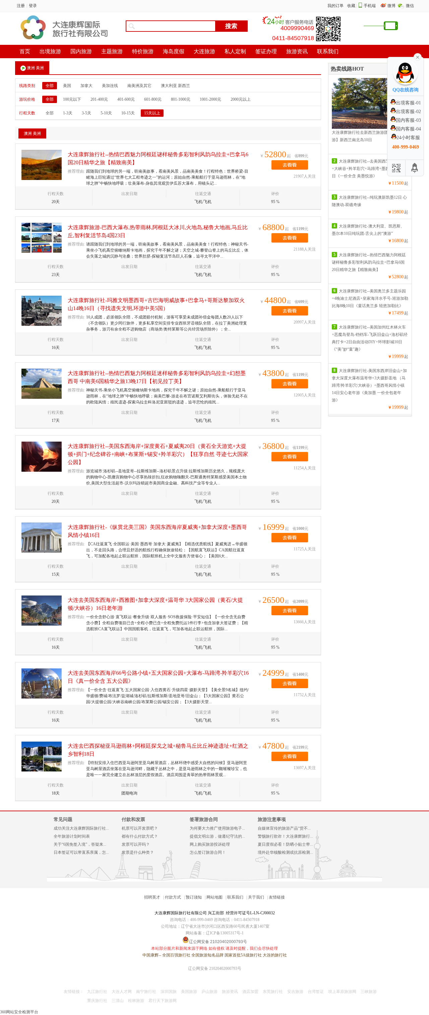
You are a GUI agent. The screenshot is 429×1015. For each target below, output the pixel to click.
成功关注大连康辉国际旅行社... (81, 828)
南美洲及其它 (139, 85)
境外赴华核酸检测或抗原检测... (285, 852)
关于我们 (256, 897)
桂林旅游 (136, 1000)
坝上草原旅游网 (342, 991)
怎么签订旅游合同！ (208, 852)
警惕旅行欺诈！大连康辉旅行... (285, 836)
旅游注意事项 (272, 819)
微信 (410, 5)
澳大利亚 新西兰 (175, 85)
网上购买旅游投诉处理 (210, 844)
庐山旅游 (209, 991)
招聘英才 (152, 897)
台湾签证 (316, 991)
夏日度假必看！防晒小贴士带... (285, 844)
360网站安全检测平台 (19, 1012)
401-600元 (126, 99)
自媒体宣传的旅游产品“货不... (284, 828)
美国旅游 (189, 991)
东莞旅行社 (273, 991)
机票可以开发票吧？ (140, 828)
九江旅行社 (97, 991)
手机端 (370, 5)
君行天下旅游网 (162, 1000)
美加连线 (110, 85)
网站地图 (214, 897)
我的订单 (335, 5)
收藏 (351, 5)
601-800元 (153, 99)
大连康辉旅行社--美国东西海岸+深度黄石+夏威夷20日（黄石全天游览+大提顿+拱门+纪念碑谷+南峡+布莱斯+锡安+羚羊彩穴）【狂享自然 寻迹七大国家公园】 (158, 454)
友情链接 (277, 897)
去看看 (289, 165)
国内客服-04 (408, 128)
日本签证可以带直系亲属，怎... (81, 852)
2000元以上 (241, 99)
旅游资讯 (230, 991)
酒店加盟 (250, 991)
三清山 (118, 1000)
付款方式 (173, 897)
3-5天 (86, 113)
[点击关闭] (418, 57)
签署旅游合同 (204, 819)
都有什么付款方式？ (140, 836)
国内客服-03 (408, 120)
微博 (391, 5)
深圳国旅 (169, 991)
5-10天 (106, 113)
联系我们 (235, 897)
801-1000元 (180, 99)
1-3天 (67, 113)
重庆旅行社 (97, 1000)
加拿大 (86, 85)
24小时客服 (408, 137)
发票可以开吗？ (136, 844)
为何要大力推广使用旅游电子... (217, 828)
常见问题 (63, 819)
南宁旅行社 (146, 991)
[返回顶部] (415, 168)
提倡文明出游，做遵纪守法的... (217, 836)
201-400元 (99, 99)
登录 (33, 5)
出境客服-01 (408, 102)
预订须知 (194, 897)
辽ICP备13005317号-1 (225, 933)
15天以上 (152, 113)
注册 (21, 5)
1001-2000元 (210, 99)
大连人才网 (122, 991)
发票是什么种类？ (138, 852)
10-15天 (128, 113)
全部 (50, 85)
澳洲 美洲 (35, 68)
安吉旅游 (295, 991)
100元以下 (72, 99)
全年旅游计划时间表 (72, 836)
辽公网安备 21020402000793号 (214, 968)
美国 (67, 85)
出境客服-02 (408, 111)
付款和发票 (133, 819)
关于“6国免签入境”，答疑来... (80, 844)
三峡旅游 (369, 991)
